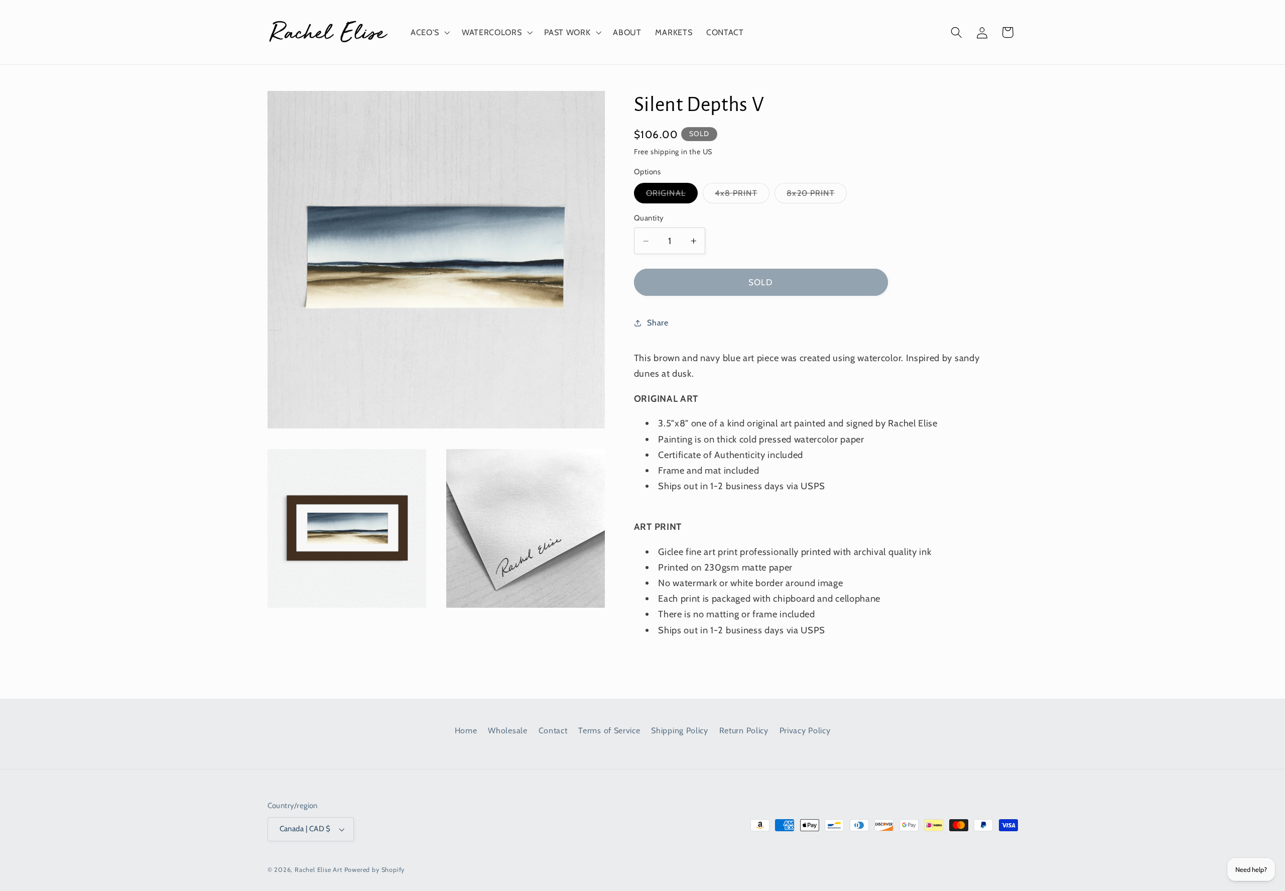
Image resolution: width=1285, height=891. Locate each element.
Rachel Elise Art (318, 869)
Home (466, 730)
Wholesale (507, 730)
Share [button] (657, 323)
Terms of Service (609, 730)
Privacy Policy (805, 730)
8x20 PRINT (817, 195)
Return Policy (743, 730)
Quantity (649, 218)
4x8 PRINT (742, 195)
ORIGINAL (672, 195)
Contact (553, 730)
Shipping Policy (679, 730)
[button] (429, 32)
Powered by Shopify (374, 869)
